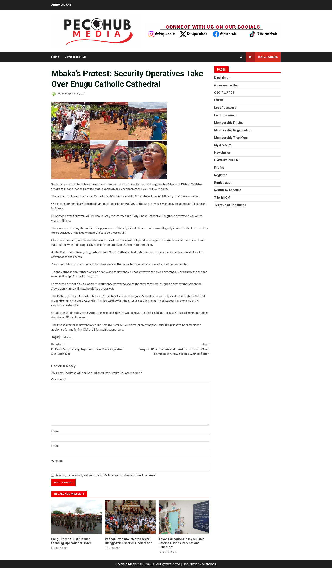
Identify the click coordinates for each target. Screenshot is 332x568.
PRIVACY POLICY (226, 160)
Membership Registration (232, 130)
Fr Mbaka (66, 337)
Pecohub (62, 93)
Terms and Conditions (230, 205)
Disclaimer (222, 78)
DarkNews (190, 564)
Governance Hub (75, 56)
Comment (58, 379)
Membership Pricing (229, 123)
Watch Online (268, 56)
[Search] (241, 57)
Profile (219, 167)
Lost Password (225, 108)
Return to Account (227, 190)
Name (55, 431)
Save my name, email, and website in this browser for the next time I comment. (106, 475)
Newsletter (222, 152)
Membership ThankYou (231, 138)
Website (57, 460)
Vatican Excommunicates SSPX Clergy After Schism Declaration (130, 517)
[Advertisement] (213, 30)
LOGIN (218, 100)
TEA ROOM (222, 197)
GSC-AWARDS (224, 93)
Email (55, 446)
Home (55, 56)
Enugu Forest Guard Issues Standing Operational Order (76, 517)
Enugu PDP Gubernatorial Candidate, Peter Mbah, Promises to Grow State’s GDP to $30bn (174, 348)
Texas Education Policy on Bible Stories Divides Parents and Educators (184, 517)
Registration (223, 182)
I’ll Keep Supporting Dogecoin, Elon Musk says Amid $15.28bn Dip (87, 348)
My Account (222, 145)
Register (220, 175)
